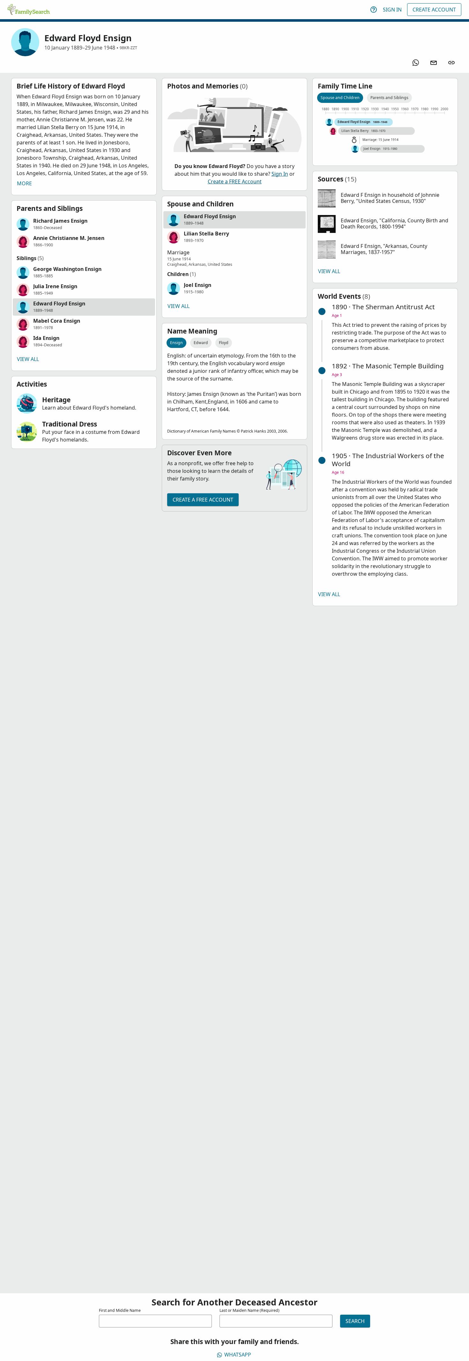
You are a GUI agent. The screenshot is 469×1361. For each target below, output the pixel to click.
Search (355, 1321)
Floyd (223, 342)
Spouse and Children (340, 97)
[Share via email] (433, 62)
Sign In (392, 9)
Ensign (176, 342)
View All (28, 359)
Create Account (434, 9)
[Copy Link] (451, 62)
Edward (201, 342)
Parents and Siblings (389, 97)
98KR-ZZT (128, 47)
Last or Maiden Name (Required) (249, 1310)
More (24, 183)
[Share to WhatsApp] (415, 62)
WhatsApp (237, 1354)
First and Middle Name (120, 1310)
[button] (84, 224)
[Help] (373, 9)
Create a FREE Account (235, 181)
